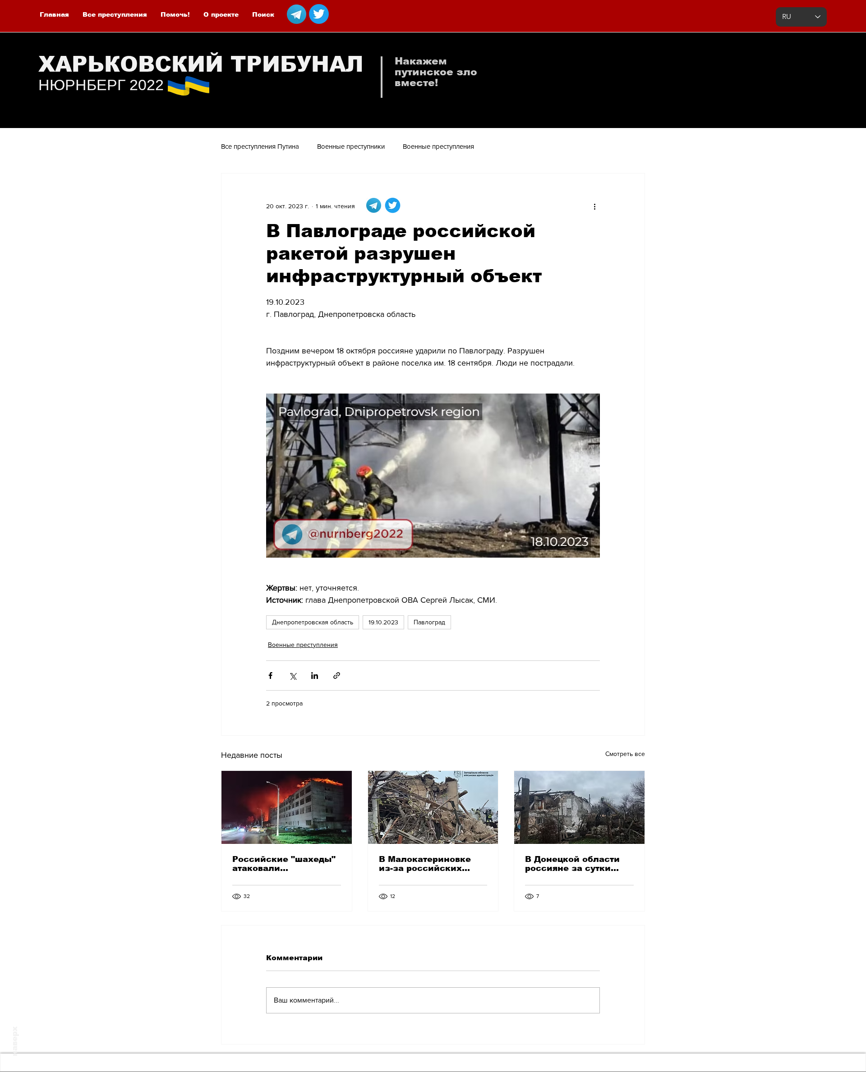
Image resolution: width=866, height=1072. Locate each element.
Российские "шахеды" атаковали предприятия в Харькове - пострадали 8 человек (284, 864)
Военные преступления (438, 146)
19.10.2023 (383, 622)
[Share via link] (336, 675)
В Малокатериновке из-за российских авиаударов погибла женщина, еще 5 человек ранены (425, 864)
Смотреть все (625, 753)
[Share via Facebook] (270, 675)
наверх (14, 1041)
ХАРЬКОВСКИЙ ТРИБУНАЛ (201, 64)
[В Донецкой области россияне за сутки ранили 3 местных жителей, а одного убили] (579, 807)
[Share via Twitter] (292, 675)
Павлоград (429, 622)
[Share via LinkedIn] (314, 675)
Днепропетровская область (312, 622)
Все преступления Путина (260, 146)
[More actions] (594, 206)
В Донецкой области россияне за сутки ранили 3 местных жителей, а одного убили (572, 864)
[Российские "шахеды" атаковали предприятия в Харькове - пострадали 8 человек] (286, 807)
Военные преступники (351, 146)
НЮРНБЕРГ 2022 (101, 84)
